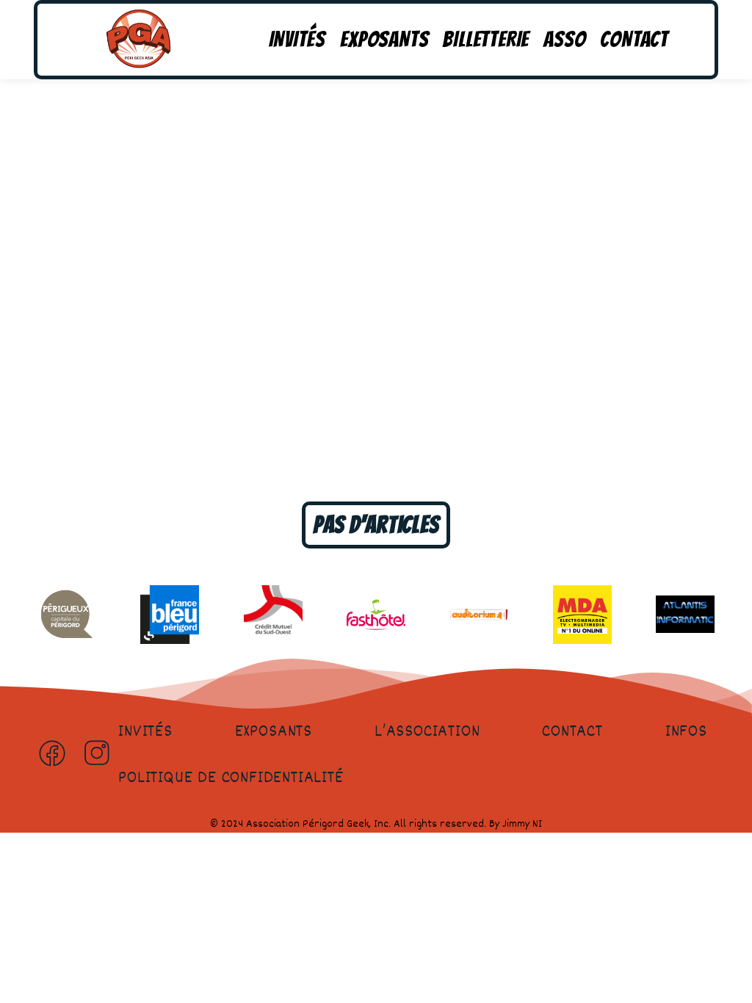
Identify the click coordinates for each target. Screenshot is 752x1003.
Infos (686, 732)
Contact (634, 39)
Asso (564, 39)
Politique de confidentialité (230, 778)
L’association (427, 732)
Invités (297, 39)
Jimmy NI (522, 824)
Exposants (384, 39)
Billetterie (486, 39)
